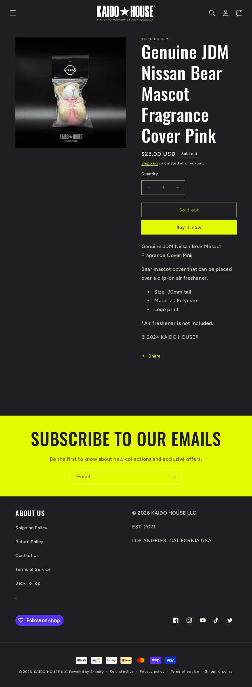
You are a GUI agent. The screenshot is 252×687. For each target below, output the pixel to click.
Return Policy (29, 541)
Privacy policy (152, 671)
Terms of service (185, 671)
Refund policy (122, 671)
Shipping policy (219, 671)
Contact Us (27, 555)
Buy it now (189, 227)
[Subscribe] (174, 477)
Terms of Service (33, 569)
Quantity (149, 174)
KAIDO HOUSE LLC (51, 672)
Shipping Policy (31, 528)
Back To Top (28, 583)
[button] (13, 13)
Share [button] (154, 356)
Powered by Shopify (86, 672)
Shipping (149, 163)
